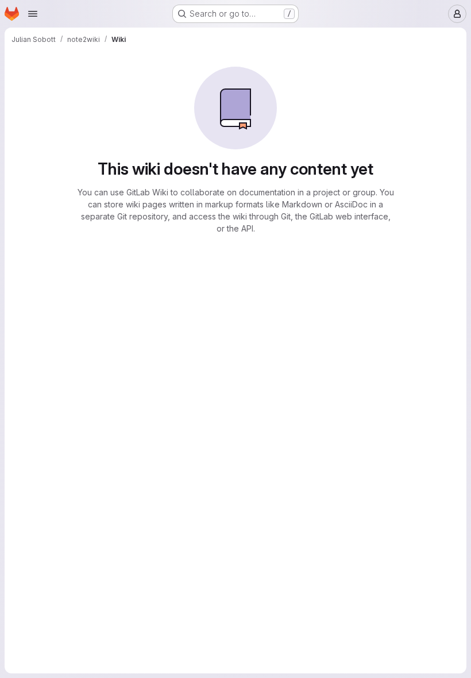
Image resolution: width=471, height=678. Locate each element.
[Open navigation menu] (33, 14)
